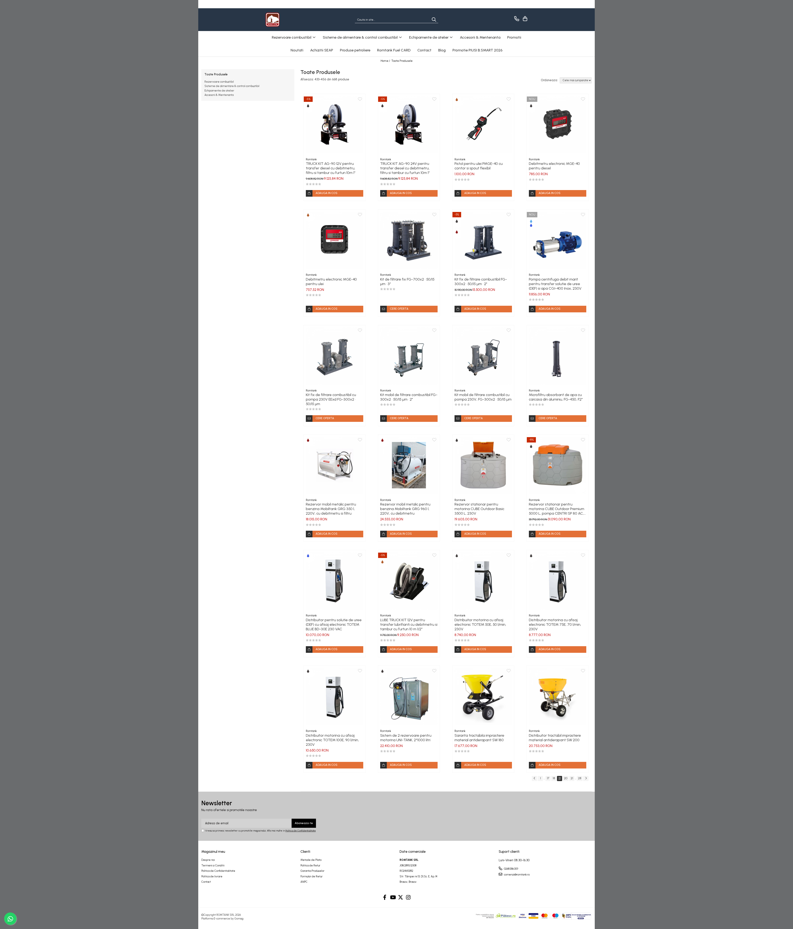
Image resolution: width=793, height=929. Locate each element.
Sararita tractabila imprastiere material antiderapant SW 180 (479, 737)
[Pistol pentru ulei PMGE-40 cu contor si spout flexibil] (483, 124)
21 (572, 778)
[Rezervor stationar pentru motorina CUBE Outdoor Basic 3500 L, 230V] (483, 465)
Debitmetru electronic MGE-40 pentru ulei (331, 281)
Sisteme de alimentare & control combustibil (231, 86)
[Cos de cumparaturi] (524, 18)
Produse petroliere (355, 50)
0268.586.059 (510, 868)
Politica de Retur (310, 865)
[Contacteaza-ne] (516, 18)
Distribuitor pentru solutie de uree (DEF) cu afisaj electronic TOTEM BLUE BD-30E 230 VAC (334, 624)
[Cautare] (434, 19)
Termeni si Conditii (212, 865)
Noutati (297, 50)
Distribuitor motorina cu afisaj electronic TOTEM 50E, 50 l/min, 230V (480, 624)
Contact (424, 50)
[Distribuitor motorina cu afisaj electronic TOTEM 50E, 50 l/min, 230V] (483, 581)
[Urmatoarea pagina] (586, 778)
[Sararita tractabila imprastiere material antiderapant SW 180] (483, 696)
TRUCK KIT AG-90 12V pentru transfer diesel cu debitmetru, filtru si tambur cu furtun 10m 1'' (330, 168)
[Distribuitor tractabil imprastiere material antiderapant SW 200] (557, 696)
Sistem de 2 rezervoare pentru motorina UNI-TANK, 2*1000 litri (405, 737)
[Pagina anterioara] (534, 778)
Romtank (311, 159)
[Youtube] (392, 897)
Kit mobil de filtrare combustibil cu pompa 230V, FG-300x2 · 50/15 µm (483, 397)
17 (548, 778)
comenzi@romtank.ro (516, 874)
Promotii (514, 37)
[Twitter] (400, 897)
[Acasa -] (286, 19)
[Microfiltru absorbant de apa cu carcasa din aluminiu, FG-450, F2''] (557, 356)
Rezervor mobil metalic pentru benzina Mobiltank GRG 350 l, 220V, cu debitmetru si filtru (331, 509)
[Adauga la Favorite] (360, 99)
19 (559, 778)
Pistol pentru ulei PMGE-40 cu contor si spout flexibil (479, 165)
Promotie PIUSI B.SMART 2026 (477, 50)
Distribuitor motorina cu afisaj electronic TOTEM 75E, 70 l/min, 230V (555, 624)
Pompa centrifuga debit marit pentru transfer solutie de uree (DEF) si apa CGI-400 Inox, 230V (555, 284)
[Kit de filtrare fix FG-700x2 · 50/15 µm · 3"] (409, 240)
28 (579, 778)
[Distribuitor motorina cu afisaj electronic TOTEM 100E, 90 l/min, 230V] (334, 696)
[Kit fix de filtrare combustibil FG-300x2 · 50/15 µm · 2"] (483, 240)
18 (554, 778)
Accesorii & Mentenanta (219, 94)
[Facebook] (384, 897)
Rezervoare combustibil (219, 81)
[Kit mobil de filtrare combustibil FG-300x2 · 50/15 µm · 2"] (409, 356)
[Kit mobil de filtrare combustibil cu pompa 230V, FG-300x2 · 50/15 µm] (483, 356)
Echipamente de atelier (219, 90)
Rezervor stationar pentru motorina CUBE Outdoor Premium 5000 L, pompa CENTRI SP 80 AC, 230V (556, 509)
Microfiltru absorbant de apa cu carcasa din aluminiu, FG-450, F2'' (556, 397)
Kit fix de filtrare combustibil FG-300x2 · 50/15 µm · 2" (481, 281)
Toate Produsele (402, 61)
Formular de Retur (311, 876)
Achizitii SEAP (321, 50)
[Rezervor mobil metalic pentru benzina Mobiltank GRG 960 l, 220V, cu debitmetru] (409, 465)
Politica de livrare (211, 876)
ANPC (303, 881)
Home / (386, 61)
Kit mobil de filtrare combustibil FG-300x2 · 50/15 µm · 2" (408, 397)
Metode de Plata (310, 859)
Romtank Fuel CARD (394, 50)
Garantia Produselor (312, 870)
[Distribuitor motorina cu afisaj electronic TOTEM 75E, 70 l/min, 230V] (557, 581)
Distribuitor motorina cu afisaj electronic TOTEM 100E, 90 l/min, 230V (332, 740)
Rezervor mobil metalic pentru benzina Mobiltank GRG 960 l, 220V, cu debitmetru (405, 509)
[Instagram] (408, 897)
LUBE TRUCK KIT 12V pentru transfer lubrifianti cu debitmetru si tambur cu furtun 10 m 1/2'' (408, 624)
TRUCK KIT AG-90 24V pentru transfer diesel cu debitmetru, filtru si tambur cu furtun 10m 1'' (405, 168)
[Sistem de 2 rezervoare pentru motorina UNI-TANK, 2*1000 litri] (409, 696)
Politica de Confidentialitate (300, 830)
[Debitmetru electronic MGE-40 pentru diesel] (557, 124)
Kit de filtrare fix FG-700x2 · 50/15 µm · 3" (407, 281)
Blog (442, 50)
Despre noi (208, 859)
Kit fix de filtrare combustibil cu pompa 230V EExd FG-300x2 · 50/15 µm (331, 399)
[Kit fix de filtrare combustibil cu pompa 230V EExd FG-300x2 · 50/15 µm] (334, 356)
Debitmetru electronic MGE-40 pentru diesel (554, 165)
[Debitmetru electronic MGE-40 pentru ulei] (334, 240)
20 (565, 778)
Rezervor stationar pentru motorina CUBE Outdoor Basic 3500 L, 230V (479, 509)
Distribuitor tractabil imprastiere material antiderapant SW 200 (555, 737)
